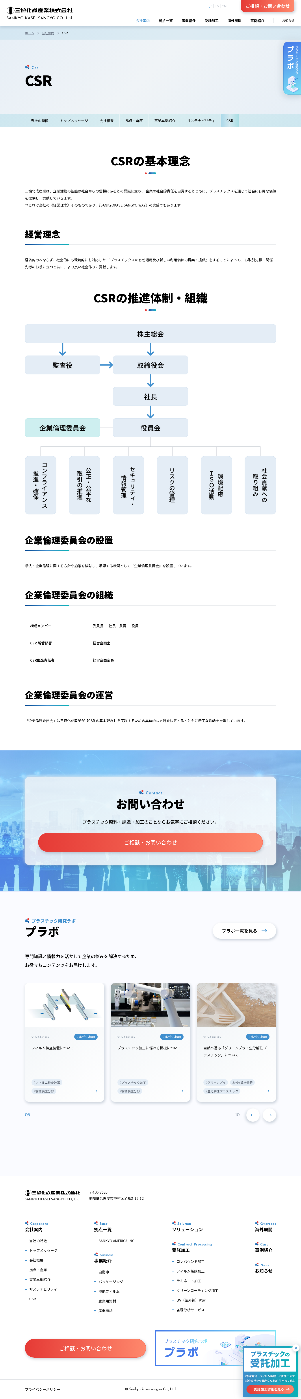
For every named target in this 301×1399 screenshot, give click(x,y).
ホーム (29, 33)
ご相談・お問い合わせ (268, 6)
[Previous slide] (253, 1115)
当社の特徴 (39, 120)
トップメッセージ (74, 120)
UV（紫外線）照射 (191, 1300)
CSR (32, 1298)
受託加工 (211, 20)
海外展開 (234, 20)
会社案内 (143, 20)
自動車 (103, 1272)
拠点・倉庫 (134, 120)
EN (217, 6)
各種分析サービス (191, 1309)
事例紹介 (257, 20)
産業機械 (105, 1310)
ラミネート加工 (189, 1280)
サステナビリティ (201, 120)
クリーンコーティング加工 (197, 1290)
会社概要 (107, 120)
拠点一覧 (166, 20)
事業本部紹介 (164, 120)
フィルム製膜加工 (191, 1271)
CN (224, 6)
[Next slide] (269, 1115)
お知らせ (288, 20)
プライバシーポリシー (42, 1389)
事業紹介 (189, 20)
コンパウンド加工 (191, 1261)
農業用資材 (107, 1301)
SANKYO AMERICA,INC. (116, 1240)
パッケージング (110, 1281)
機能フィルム (109, 1291)
